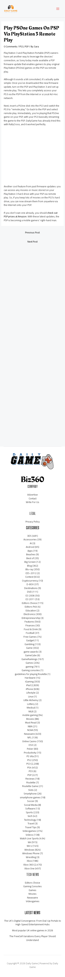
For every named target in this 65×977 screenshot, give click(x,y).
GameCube (31, 655)
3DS (29, 535)
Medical (31, 707)
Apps (30, 550)
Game (29, 647)
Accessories (30, 539)
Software (30, 808)
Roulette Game (30, 786)
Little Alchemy (30, 700)
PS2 (29, 760)
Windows (29, 849)
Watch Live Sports (29, 838)
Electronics (29, 614)
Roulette (30, 782)
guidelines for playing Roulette (31, 674)
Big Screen (30, 561)
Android (30, 547)
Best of (30, 558)
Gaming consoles (31, 670)
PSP (27, 46)
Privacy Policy (32, 521)
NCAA (30, 730)
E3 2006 (30, 595)
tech (30, 816)
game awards (31, 651)
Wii (29, 842)
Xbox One (29, 868)
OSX (31, 745)
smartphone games (30, 797)
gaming (29, 666)
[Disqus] (32, 294)
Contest (29, 576)
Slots (31, 790)
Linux (30, 696)
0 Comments (10, 46)
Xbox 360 (28, 864)
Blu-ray (29, 569)
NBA (30, 726)
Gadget (30, 640)
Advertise (32, 494)
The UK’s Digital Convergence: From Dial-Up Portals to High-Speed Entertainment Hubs (32, 922)
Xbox (29, 860)
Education (31, 610)
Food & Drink (31, 629)
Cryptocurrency (30, 580)
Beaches (30, 554)
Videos (29, 834)
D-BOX (30, 584)
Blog (29, 565)
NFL (29, 737)
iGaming (29, 681)
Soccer (30, 801)
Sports (29, 812)
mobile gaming (30, 715)
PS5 (31, 771)
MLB (31, 711)
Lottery (31, 704)
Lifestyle (30, 692)
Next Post (32, 241)
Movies (30, 718)
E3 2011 (30, 599)
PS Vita (30, 756)
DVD (29, 591)
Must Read (30, 722)
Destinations (31, 588)
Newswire (29, 733)
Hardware (30, 677)
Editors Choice (29, 603)
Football (30, 633)
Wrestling (31, 857)
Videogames (29, 831)
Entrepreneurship (31, 618)
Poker (30, 748)
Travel (31, 823)
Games (29, 662)
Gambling (29, 644)
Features (29, 621)
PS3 (21, 46)
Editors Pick (31, 606)
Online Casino (29, 741)
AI (31, 543)
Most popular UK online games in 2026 (32, 930)
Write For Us (32, 502)
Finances (30, 625)
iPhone (29, 689)
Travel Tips (30, 827)
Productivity (30, 752)
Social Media (31, 804)
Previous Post (32, 232)
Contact (32, 498)
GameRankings (29, 659)
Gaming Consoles (32, 886)
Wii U (29, 845)
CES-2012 (30, 573)
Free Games (30, 636)
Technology (30, 819)
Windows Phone (30, 853)
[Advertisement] (31, 156)
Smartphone (30, 793)
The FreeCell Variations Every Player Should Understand (32, 938)
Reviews (30, 778)
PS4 (29, 767)
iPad (28, 685)
